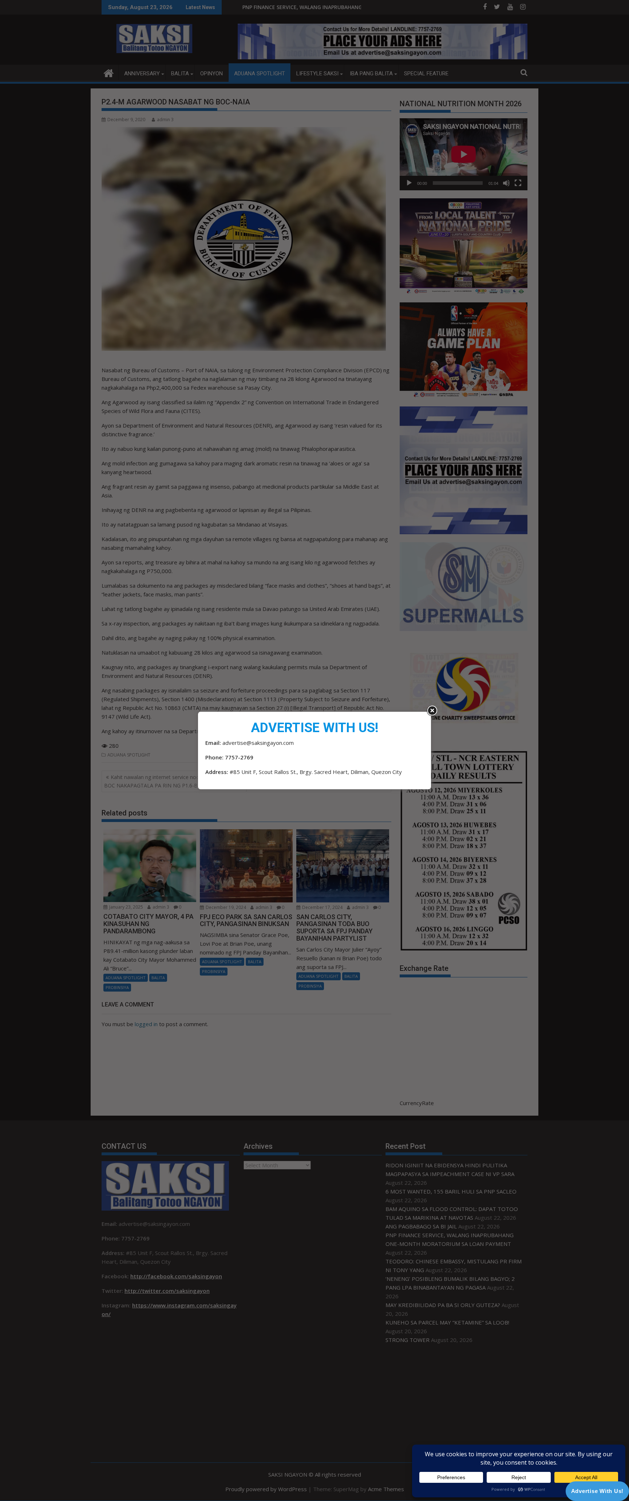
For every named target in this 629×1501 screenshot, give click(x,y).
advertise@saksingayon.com (258, 742)
